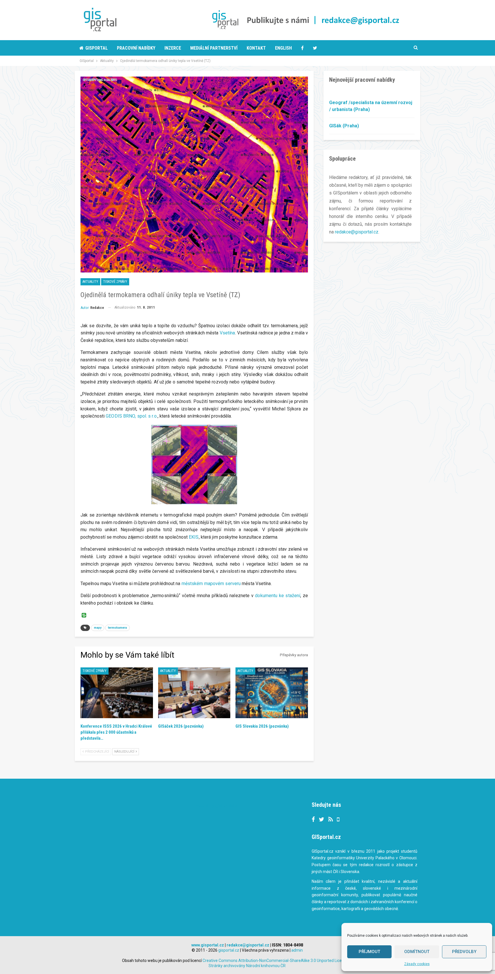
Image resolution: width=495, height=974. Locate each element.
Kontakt (256, 48)
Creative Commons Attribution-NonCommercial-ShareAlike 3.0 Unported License (276, 960)
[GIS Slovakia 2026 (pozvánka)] (271, 692)
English (283, 48)
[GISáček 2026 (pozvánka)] (194, 692)
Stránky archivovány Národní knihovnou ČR (247, 965)
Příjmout (369, 951)
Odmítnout (416, 951)
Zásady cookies (417, 964)
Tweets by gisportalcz (215, 805)
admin (297, 950)
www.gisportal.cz (207, 945)
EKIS (194, 537)
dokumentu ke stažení (277, 595)
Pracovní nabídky (136, 48)
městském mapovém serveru (211, 583)
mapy (97, 627)
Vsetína (227, 333)
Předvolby (464, 951)
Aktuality (90, 282)
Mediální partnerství (213, 48)
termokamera (117, 627)
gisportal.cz (228, 950)
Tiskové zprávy (115, 282)
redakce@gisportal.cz (356, 232)
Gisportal (96, 48)
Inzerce (172, 48)
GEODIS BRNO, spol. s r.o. (132, 416)
